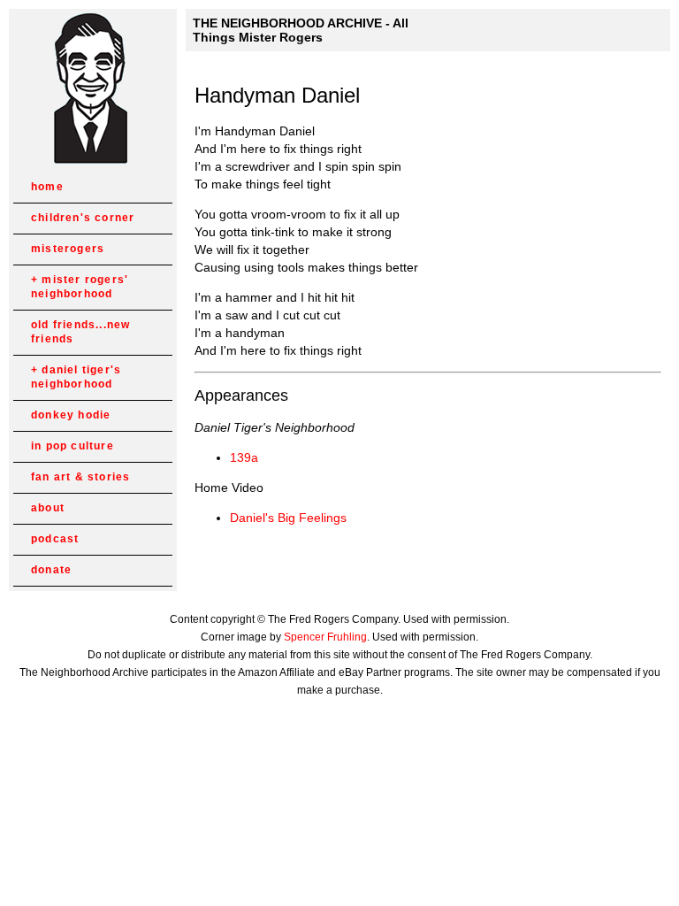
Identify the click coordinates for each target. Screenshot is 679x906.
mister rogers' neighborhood (79, 286)
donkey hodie (71, 415)
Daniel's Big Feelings (288, 518)
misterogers (67, 248)
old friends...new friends (80, 332)
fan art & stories (80, 477)
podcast (55, 539)
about (48, 508)
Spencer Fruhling (325, 637)
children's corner (82, 217)
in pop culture (72, 446)
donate (51, 570)
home (47, 186)
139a (244, 457)
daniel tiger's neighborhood (76, 377)
